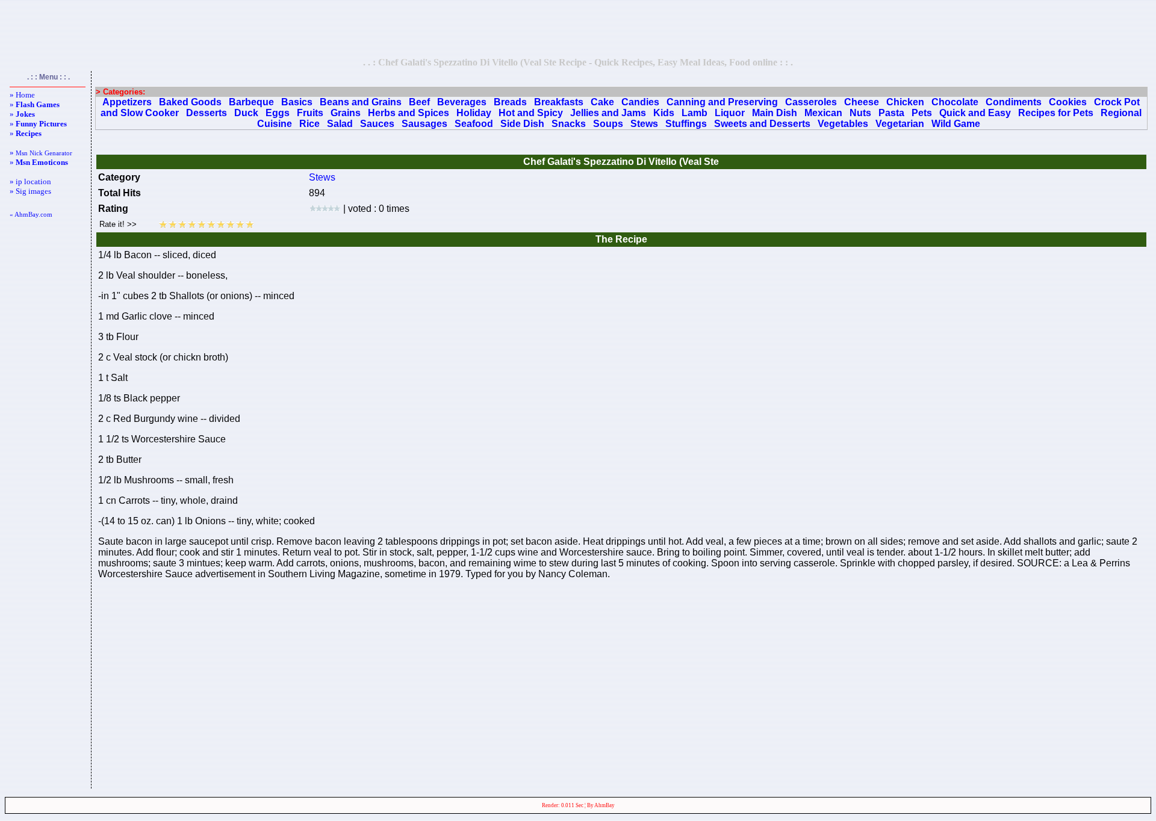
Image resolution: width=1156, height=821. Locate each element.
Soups (608, 124)
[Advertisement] (578, 28)
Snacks (569, 124)
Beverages (461, 102)
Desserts (206, 113)
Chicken (905, 102)
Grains (346, 113)
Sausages (424, 124)
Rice (309, 124)
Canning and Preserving (722, 102)
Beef (419, 102)
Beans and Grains (361, 102)
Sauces (377, 124)
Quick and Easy (975, 113)
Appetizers (127, 102)
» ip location (30, 181)
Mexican (823, 113)
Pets (922, 113)
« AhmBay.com (31, 214)
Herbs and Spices (408, 113)
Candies (640, 102)
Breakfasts (558, 102)
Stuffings (686, 124)
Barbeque (251, 102)
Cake (602, 102)
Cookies (1068, 102)
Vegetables (843, 124)
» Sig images (30, 191)
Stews (644, 124)
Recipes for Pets (1055, 113)
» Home (22, 94)
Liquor (730, 113)
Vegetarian (899, 124)
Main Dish (774, 113)
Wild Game (955, 124)
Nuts (860, 113)
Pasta (891, 113)
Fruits (310, 113)
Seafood (474, 124)
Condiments (1014, 102)
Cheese (861, 102)
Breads (510, 102)
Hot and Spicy (531, 113)
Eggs (278, 113)
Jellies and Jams (608, 113)
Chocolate (954, 102)
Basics (296, 102)
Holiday (473, 113)
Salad (340, 124)
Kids (663, 113)
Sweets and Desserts (762, 124)
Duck (246, 113)
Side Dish (522, 124)
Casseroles (811, 102)
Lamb (694, 113)
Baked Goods (190, 102)
